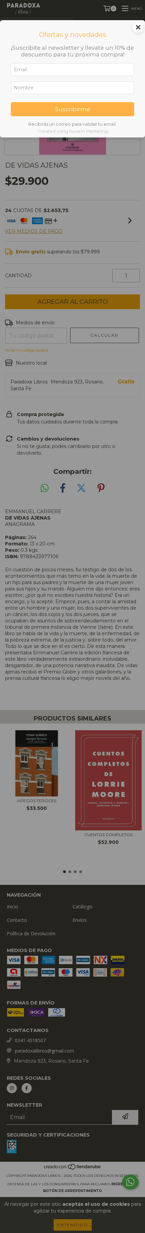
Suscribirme (72, 109)
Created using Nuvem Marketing (72, 131)
